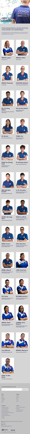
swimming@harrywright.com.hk (7, 426)
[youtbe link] (11, 430)
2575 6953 (3, 424)
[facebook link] (12, 430)
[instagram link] (14, 430)
